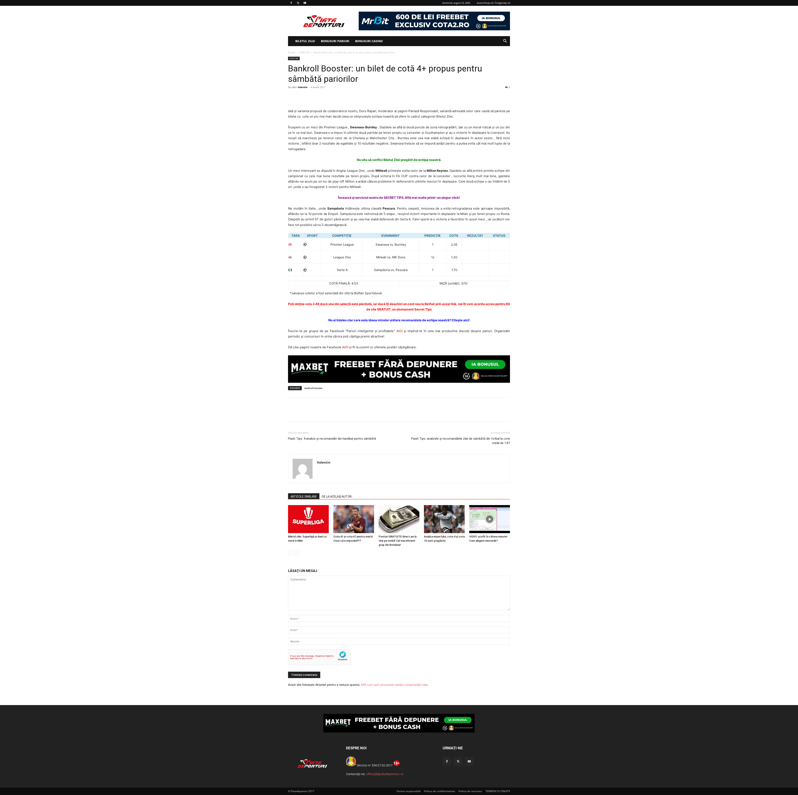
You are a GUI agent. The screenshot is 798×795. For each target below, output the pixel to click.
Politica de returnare (470, 791)
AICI (399, 331)
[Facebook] (291, 3)
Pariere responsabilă (409, 791)
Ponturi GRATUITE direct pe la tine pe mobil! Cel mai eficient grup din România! (397, 540)
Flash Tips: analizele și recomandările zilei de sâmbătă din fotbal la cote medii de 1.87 (460, 441)
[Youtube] (305, 3)
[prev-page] (290, 553)
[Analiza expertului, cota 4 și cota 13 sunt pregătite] (444, 519)
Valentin (302, 87)
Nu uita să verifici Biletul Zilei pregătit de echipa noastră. (399, 160)
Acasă (291, 52)
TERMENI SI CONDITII (497, 791)
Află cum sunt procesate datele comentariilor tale (394, 684)
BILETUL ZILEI (305, 41)
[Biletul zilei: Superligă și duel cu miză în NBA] (308, 519)
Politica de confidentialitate (439, 791)
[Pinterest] (311, 96)
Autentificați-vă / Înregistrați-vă (493, 2)
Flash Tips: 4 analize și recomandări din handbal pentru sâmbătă (332, 438)
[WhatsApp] (321, 96)
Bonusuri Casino (369, 41)
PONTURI (304, 52)
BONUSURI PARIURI (335, 41)
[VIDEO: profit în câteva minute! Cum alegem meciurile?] (489, 519)
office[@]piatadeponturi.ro (384, 774)
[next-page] (297, 553)
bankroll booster (313, 388)
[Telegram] (330, 96)
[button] (505, 41)
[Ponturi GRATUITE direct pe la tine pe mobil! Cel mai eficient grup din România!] (399, 519)
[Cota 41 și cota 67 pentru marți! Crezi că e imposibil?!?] (353, 519)
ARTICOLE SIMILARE (304, 496)
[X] (298, 3)
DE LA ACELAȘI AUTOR (337, 496)
